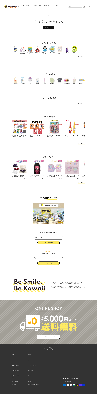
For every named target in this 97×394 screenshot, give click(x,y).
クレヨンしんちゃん (59, 53)
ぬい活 (37, 83)
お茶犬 (74, 52)
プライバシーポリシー (32, 365)
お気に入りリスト (16, 365)
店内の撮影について (16, 381)
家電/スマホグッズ (23, 84)
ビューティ (44, 83)
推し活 (30, 83)
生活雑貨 (52, 83)
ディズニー (37, 52)
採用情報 (14, 384)
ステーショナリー (82, 84)
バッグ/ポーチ (15, 83)
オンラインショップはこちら (49, 336)
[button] (26, 5)
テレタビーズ (67, 52)
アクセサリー (67, 83)
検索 (13, 354)
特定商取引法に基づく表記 (33, 384)
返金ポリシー (30, 375)
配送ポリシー (30, 370)
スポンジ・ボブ (52, 53)
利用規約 (29, 381)
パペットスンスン (30, 53)
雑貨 (74, 83)
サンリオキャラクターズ (22, 53)
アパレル (59, 83)
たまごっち (15, 52)
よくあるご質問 (15, 370)
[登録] (83, 381)
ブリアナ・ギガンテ (45, 53)
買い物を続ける (48, 27)
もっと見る (80, 56)
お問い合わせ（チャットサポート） (18, 376)
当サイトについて (31, 360)
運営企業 (29, 354)
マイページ (14, 360)
